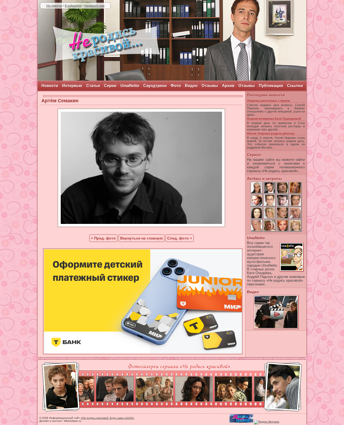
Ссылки (295, 85)
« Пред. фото (103, 238)
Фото (176, 85)
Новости (49, 85)
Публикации (271, 85)
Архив (228, 85)
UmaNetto (129, 85)
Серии (110, 85)
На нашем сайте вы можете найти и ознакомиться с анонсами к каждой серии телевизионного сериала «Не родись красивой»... (276, 165)
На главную (54, 5)
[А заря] (276, 312)
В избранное (73, 5)
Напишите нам (94, 5)
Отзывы (210, 85)
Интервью (72, 85)
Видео (191, 85)
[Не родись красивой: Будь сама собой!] (106, 45)
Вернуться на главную (141, 238)
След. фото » (179, 238)
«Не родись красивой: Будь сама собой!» (107, 417)
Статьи (93, 85)
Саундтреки (155, 85)
